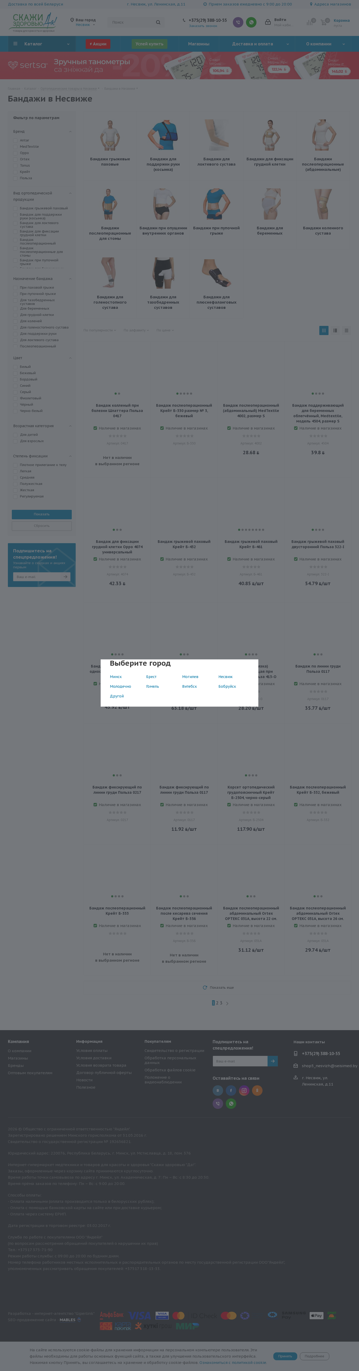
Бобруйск (227, 686)
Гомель (152, 686)
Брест (151, 676)
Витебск (189, 686)
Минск (116, 676)
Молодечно (120, 686)
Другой (117, 696)
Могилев (190, 676)
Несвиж (225, 676)
